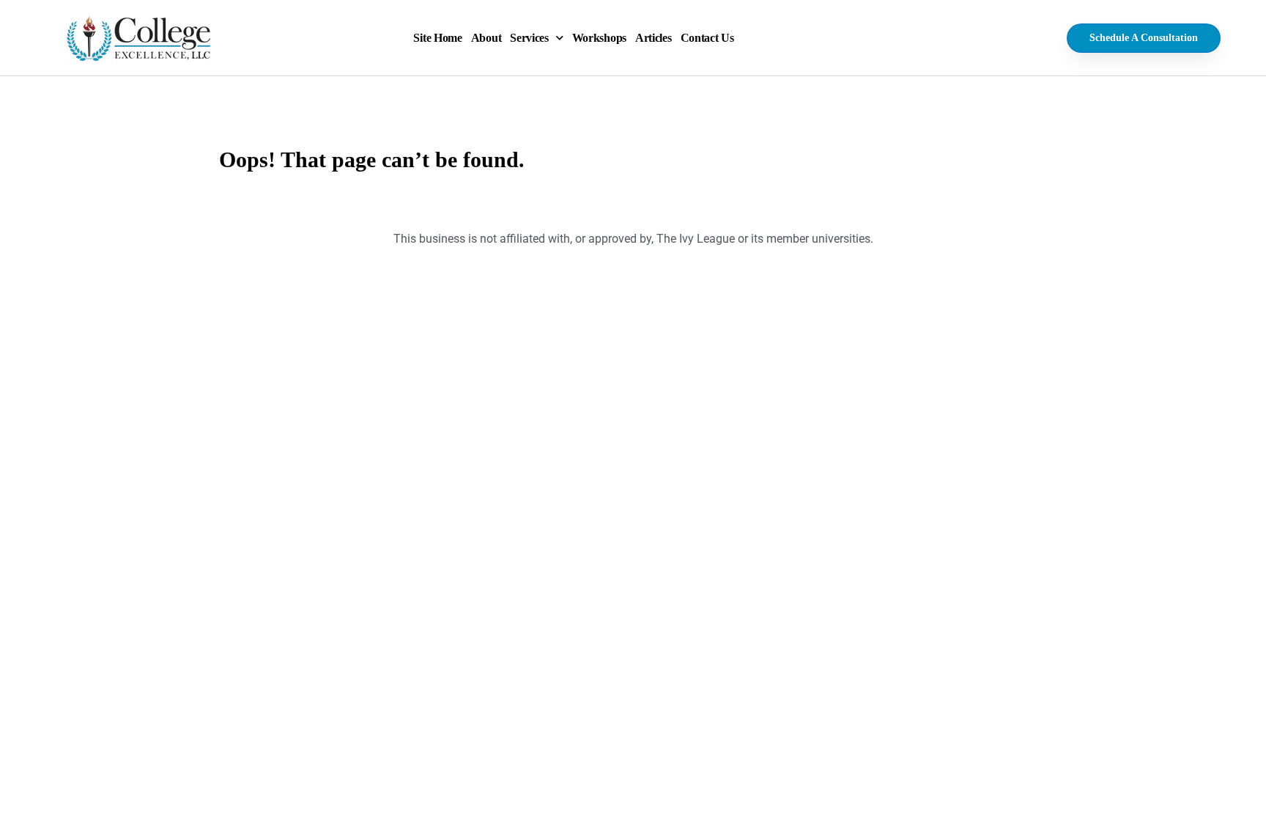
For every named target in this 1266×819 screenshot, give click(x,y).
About (486, 38)
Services (529, 38)
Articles (653, 38)
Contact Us (707, 38)
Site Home (437, 38)
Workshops (599, 38)
